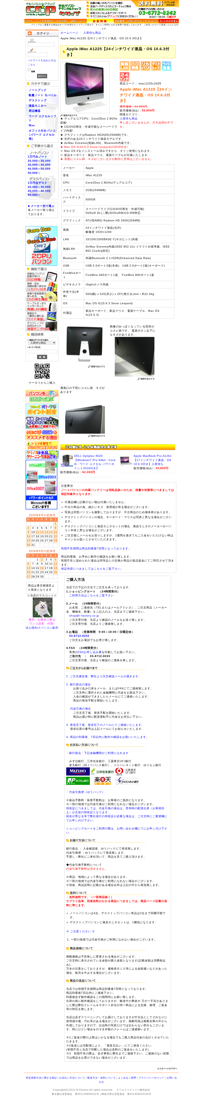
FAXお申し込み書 (90, 652)
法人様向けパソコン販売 (42, 627)
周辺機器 (35, 110)
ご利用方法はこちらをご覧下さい (91, 595)
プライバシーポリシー (151, 1077)
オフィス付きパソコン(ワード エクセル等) (42, 134)
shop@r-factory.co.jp (84, 615)
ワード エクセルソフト (42, 118)
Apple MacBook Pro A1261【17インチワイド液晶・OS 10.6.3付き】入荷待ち (153, 460)
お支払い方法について (72, 1077)
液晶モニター (38, 105)
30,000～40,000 (39, 164)
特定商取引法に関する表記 (41, 1077)
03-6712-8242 (79, 635)
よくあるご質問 (127, 1077)
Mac (32, 125)
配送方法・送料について (101, 1077)
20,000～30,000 (39, 160)
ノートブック (38, 90)
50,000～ (34, 172)
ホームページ (69, 32)
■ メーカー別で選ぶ (41, 206)
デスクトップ (38, 100)
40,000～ (34, 194)
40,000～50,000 (39, 168)
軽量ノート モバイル (42, 95)
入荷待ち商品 (92, 32)
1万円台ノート (37, 156)
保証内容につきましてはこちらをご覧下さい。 (92, 568)
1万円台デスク (37, 182)
